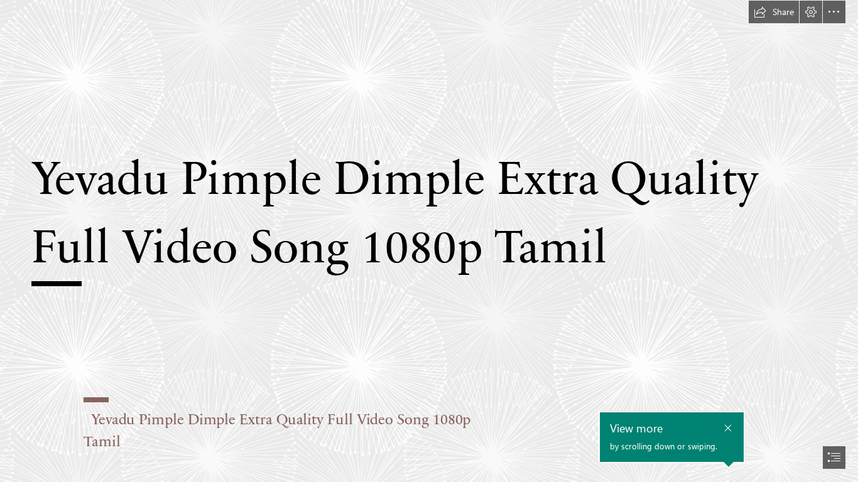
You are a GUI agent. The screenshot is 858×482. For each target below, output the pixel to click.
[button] (774, 12)
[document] (429, 241)
